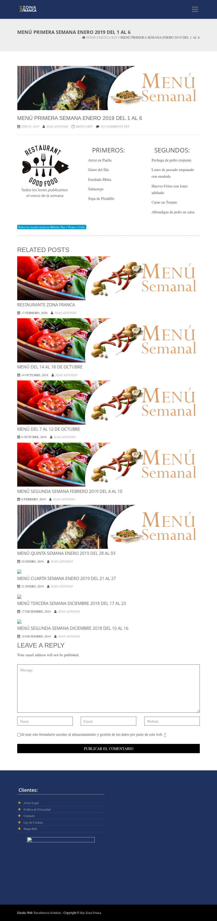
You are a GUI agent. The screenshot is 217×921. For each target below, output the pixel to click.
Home (91, 37)
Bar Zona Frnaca (90, 912)
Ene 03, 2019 (30, 126)
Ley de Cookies (33, 822)
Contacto (29, 816)
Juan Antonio (57, 126)
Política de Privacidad (37, 809)
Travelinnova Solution (47, 912)
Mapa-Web (30, 829)
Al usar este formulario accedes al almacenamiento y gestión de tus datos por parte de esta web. (93, 734)
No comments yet (115, 126)
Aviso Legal (31, 803)
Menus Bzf (108, 37)
